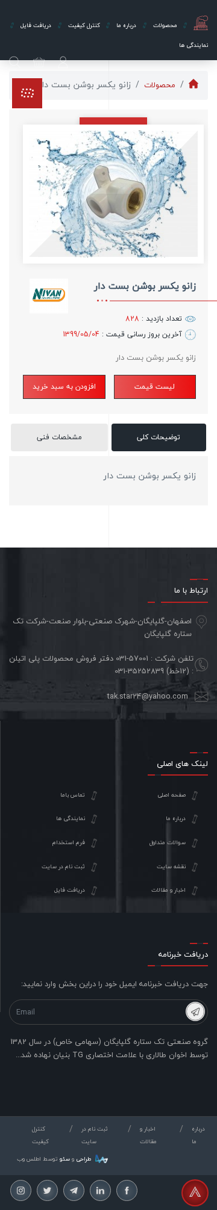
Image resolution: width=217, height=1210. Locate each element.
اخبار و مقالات (168, 890)
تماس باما (72, 795)
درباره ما (176, 818)
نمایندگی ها (70, 818)
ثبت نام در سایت (63, 866)
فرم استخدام (68, 842)
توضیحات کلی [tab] (158, 437)
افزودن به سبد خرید (64, 386)
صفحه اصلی (171, 795)
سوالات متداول (167, 842)
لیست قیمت (154, 386)
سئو (65, 1159)
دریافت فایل (69, 890)
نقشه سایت (171, 866)
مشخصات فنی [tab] (59, 437)
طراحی (82, 1159)
